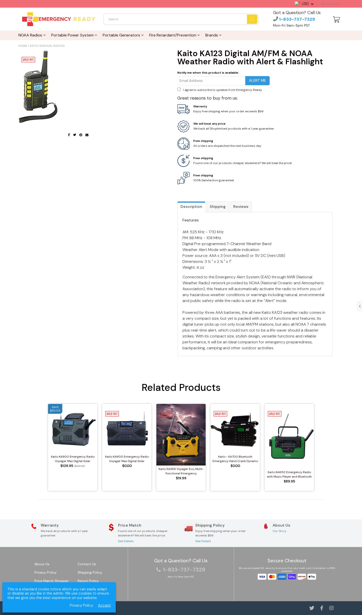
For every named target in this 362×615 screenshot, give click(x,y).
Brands (212, 35)
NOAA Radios (30, 35)
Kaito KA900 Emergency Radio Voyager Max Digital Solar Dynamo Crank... (73, 459)
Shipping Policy (90, 572)
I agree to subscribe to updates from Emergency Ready (222, 90)
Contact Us (87, 564)
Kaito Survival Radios (47, 46)
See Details (126, 541)
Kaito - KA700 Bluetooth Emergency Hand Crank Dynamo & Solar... (235, 459)
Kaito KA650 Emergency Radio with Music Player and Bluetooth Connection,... (289, 474)
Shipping (218, 206)
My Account (330, 3)
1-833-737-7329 (296, 19)
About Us (41, 564)
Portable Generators (122, 35)
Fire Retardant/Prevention (173, 35)
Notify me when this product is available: (208, 73)
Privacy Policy (45, 572)
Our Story (279, 531)
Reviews (240, 206)
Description (191, 206)
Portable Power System (73, 35)
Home (22, 46)
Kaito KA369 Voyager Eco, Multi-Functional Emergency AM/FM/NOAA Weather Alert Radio (181, 471)
